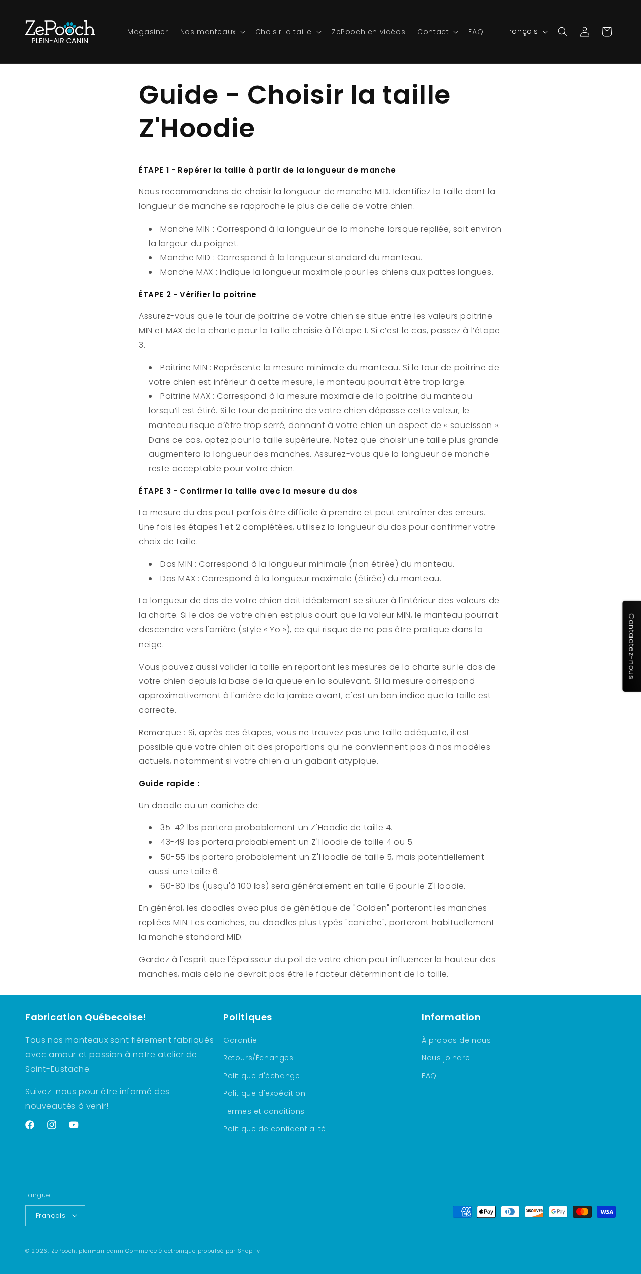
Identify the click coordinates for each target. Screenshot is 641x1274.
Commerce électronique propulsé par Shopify (192, 1250)
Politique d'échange (261, 1076)
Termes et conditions (264, 1111)
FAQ (429, 1076)
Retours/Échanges (258, 1058)
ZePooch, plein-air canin (87, 1250)
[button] (211, 31)
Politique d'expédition (264, 1093)
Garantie (240, 1040)
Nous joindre (446, 1058)
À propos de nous (456, 1040)
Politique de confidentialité (274, 1129)
